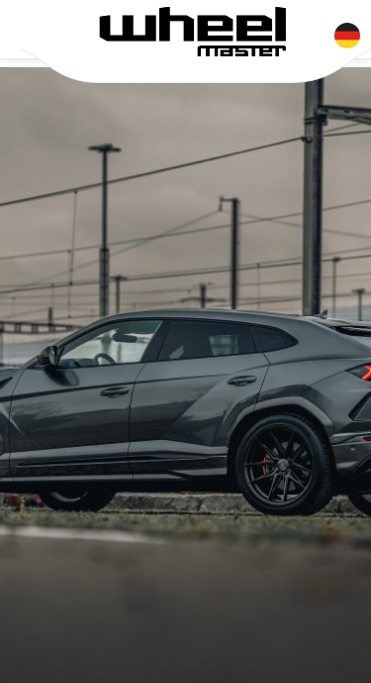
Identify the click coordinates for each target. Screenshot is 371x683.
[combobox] (347, 31)
